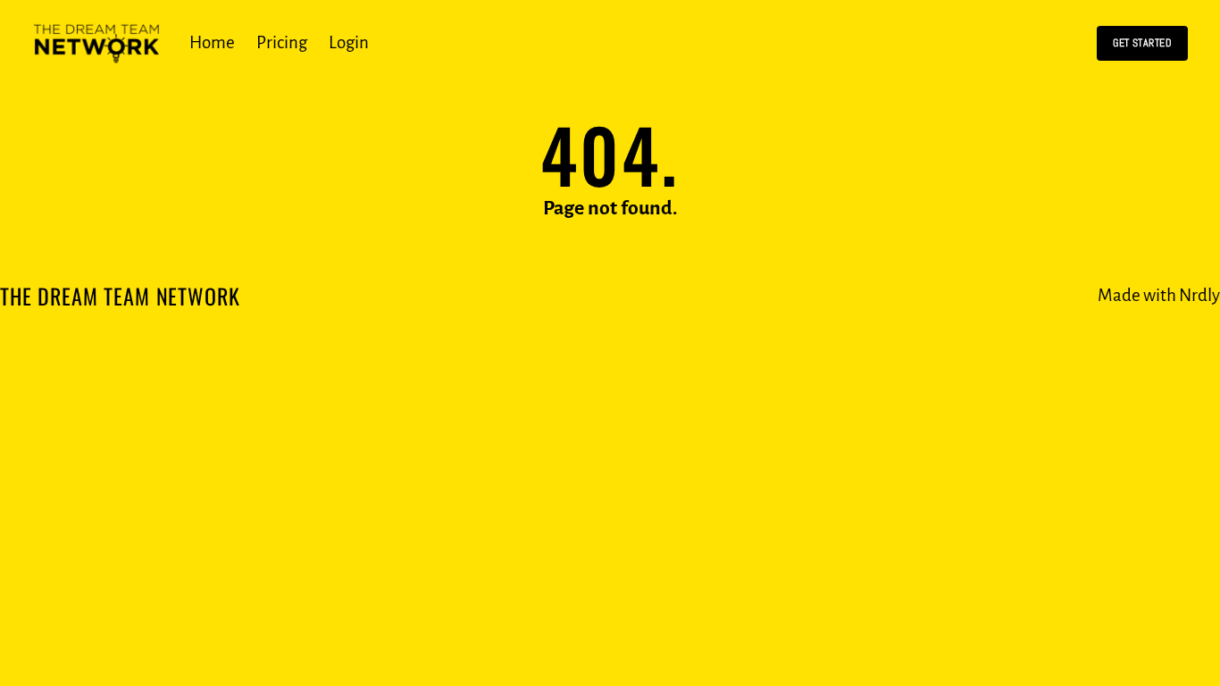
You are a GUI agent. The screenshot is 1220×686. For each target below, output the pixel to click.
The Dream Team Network (119, 296)
